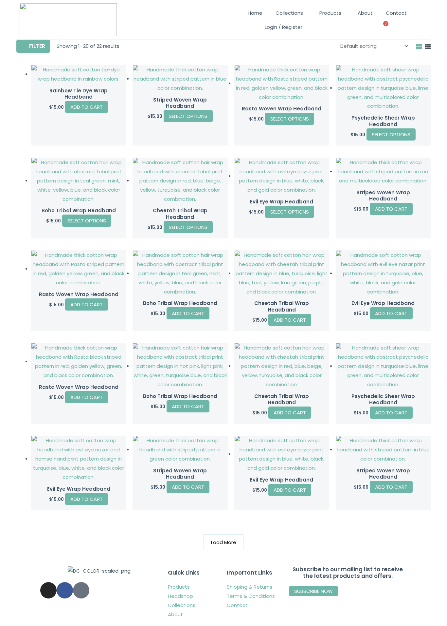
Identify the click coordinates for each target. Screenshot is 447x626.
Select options (188, 116)
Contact (396, 12)
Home (255, 12)
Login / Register (283, 27)
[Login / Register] (264, 27)
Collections (289, 12)
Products (330, 12)
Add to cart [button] (86, 107)
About (365, 12)
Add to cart (391, 208)
